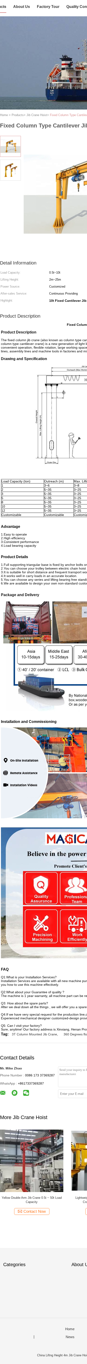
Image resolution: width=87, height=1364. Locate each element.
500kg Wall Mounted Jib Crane (31, 1197)
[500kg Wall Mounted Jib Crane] (31, 1160)
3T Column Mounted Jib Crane (34, 1034)
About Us (21, 7)
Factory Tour (48, 7)
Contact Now (34, 1211)
